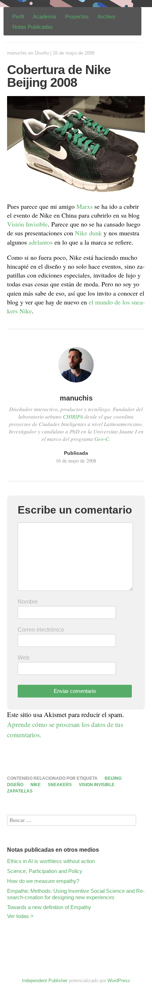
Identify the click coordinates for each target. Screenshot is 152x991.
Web (23, 658)
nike (35, 784)
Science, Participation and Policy (44, 871)
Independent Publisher (45, 980)
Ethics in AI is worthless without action (51, 861)
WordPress (118, 980)
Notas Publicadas (32, 27)
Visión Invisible (27, 224)
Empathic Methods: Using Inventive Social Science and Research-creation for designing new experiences (76, 894)
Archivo (106, 16)
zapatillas (20, 791)
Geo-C (101, 438)
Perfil (18, 16)
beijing (113, 778)
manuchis (17, 53)
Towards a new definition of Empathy (49, 907)
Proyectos (77, 16)
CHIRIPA (73, 416)
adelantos (41, 242)
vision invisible (97, 784)
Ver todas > (20, 916)
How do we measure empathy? (43, 881)
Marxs (84, 206)
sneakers (60, 784)
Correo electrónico (41, 630)
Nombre (28, 602)
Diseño (42, 53)
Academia (44, 16)
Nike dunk (88, 233)
